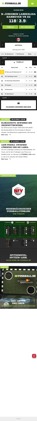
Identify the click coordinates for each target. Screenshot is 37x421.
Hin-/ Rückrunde (34, 62)
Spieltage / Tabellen (34, 45)
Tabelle (10, 27)
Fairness (2, 62)
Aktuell (18, 45)
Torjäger (2, 45)
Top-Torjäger (27, 27)
